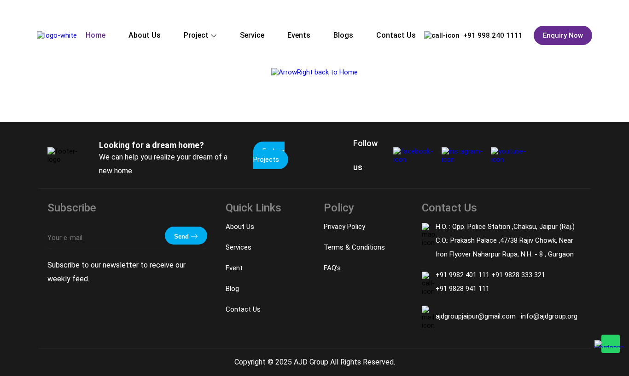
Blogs (343, 35)
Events (298, 35)
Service (252, 35)
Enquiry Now (563, 35)
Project (196, 35)
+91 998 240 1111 (492, 35)
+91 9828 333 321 (518, 275)
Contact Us (396, 35)
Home (95, 35)
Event (234, 268)
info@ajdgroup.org (549, 316)
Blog (232, 289)
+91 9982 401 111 (463, 275)
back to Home (335, 72)
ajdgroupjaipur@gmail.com (477, 316)
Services (238, 247)
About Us (144, 35)
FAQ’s (332, 268)
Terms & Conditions (354, 247)
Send (182, 236)
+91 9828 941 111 (462, 289)
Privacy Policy (344, 226)
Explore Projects (269, 155)
